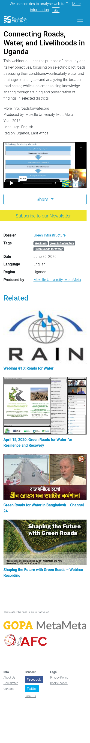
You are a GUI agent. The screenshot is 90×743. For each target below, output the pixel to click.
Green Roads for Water (49, 249)
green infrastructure (62, 243)
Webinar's (41, 243)
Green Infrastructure (49, 235)
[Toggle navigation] (80, 19)
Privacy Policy (59, 677)
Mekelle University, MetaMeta (57, 280)
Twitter (32, 688)
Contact (8, 688)
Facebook (34, 679)
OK (56, 10)
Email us (30, 696)
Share (42, 199)
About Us (9, 677)
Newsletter (10, 683)
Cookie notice (59, 683)
